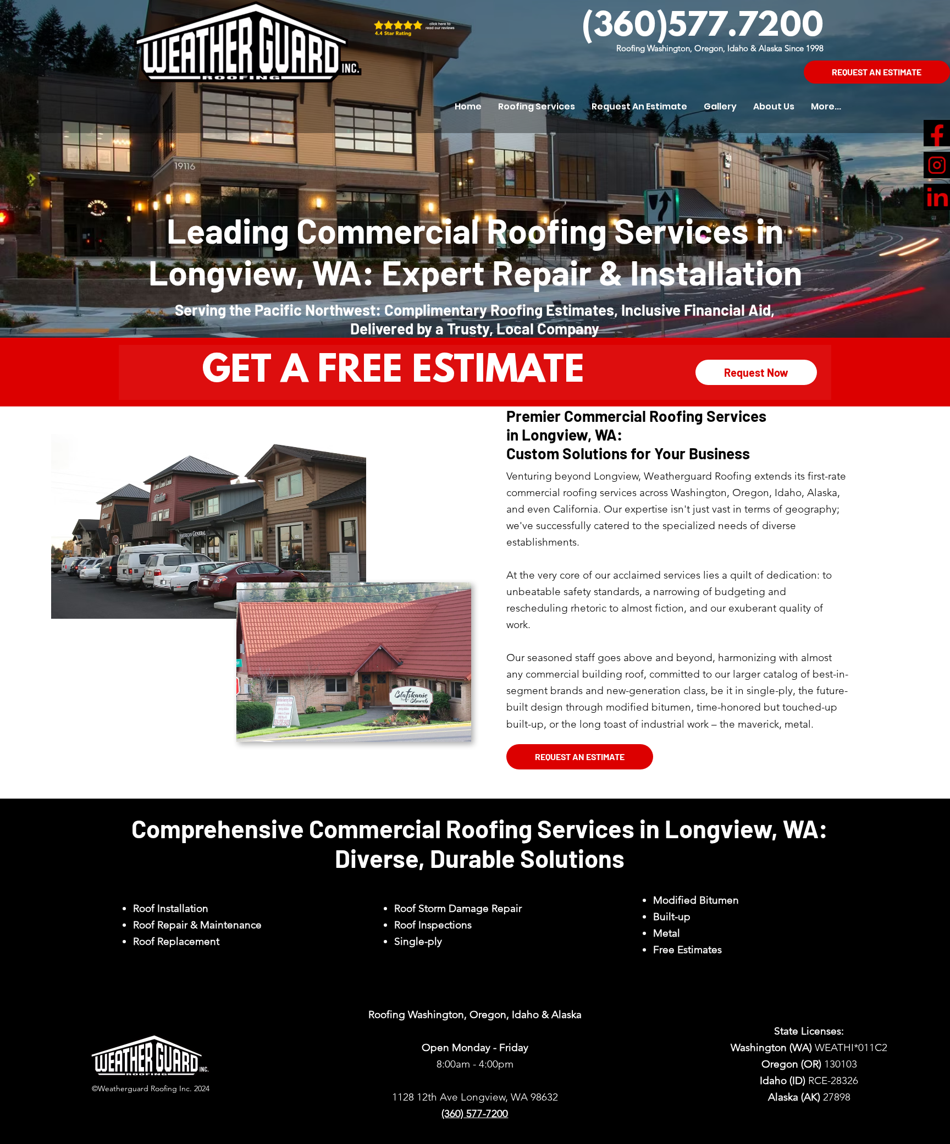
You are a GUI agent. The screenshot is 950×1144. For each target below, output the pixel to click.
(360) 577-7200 (474, 1113)
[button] (536, 107)
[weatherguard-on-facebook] (937, 133)
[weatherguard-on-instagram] (937, 165)
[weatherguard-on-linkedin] (937, 197)
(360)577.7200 (703, 27)
